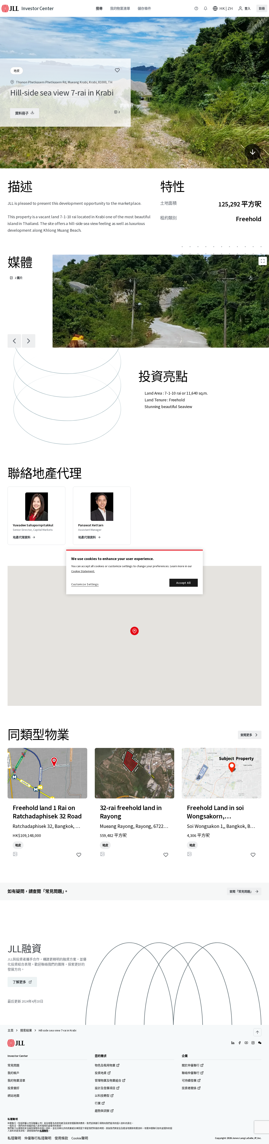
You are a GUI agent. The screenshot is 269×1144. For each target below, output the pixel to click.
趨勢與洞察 (102, 1111)
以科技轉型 (102, 1095)
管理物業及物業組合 (108, 1080)
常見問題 (13, 1065)
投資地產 (101, 1073)
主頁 (10, 1030)
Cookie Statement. (83, 571)
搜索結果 (26, 1030)
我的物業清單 (16, 1080)
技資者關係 (189, 1088)
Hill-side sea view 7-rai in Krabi (57, 1030)
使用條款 (61, 1138)
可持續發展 (189, 1080)
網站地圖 (13, 1095)
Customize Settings (85, 584)
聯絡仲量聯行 (190, 1073)
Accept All (183, 583)
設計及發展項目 (105, 1088)
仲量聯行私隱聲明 (37, 1138)
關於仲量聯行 (190, 1065)
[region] (134, 572)
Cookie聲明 (79, 1138)
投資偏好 (13, 1088)
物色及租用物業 (105, 1065)
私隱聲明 (14, 1138)
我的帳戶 (13, 1073)
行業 (98, 1103)
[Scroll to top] (257, 1032)
